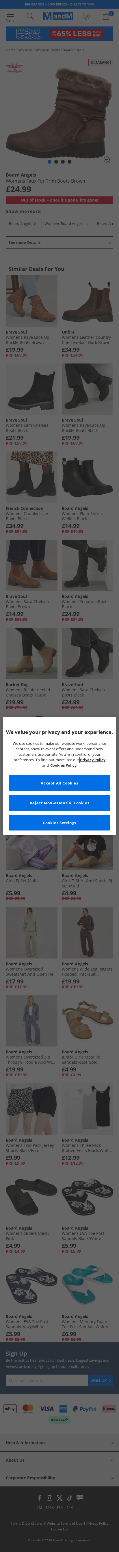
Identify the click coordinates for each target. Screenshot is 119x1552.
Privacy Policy (92, 759)
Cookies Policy (63, 765)
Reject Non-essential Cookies (60, 803)
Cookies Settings (59, 822)
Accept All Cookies (59, 783)
